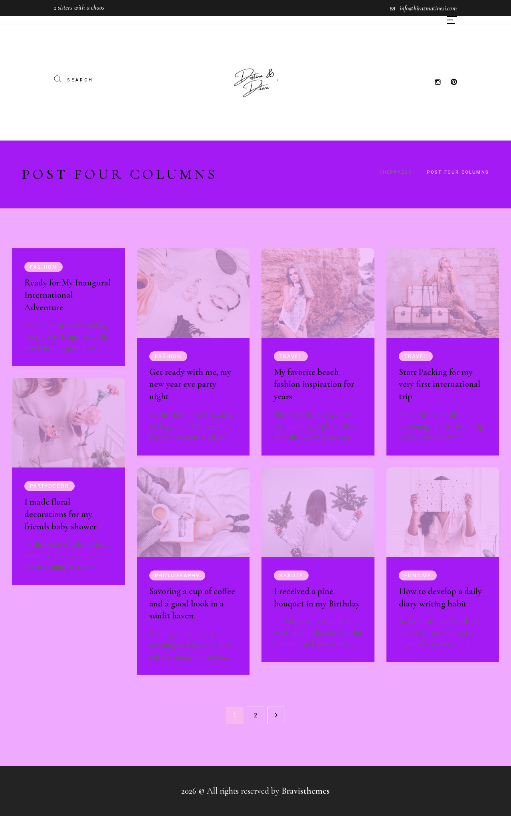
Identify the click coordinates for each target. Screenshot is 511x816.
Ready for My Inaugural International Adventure (67, 295)
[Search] (57, 79)
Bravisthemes (305, 791)
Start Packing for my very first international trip (439, 384)
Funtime (418, 575)
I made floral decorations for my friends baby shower (60, 514)
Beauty (291, 575)
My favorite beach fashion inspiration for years (314, 384)
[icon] (438, 82)
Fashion (43, 267)
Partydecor (49, 486)
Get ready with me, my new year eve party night (190, 384)
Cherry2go (396, 172)
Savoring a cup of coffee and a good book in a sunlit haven (192, 603)
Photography (177, 575)
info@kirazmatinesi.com (428, 8)
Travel (290, 356)
